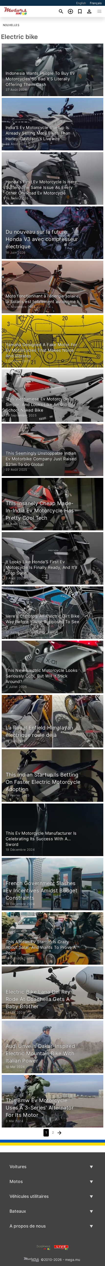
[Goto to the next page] (60, 1132)
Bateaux (18, 1211)
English (81, 3)
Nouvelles (11, 25)
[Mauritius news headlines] (61, 1247)
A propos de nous (28, 1226)
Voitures (18, 1166)
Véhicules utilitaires (29, 1196)
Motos (16, 1181)
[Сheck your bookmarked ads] (80, 11)
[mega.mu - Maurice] (31, 1259)
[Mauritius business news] (44, 1247)
